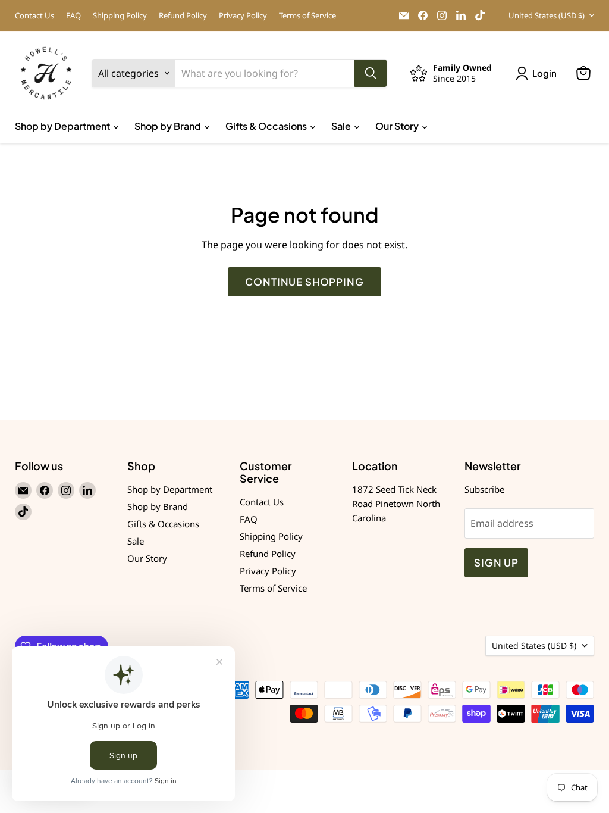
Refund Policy (183, 15)
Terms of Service (307, 15)
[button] (538, 73)
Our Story (397, 126)
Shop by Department (63, 126)
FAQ (73, 15)
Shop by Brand (168, 126)
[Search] (370, 73)
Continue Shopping (304, 281)
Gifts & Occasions (267, 126)
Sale (342, 126)
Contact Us (34, 15)
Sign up (496, 562)
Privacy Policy (243, 15)
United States (546, 15)
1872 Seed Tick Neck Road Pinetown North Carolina (396, 503)
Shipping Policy (120, 15)
